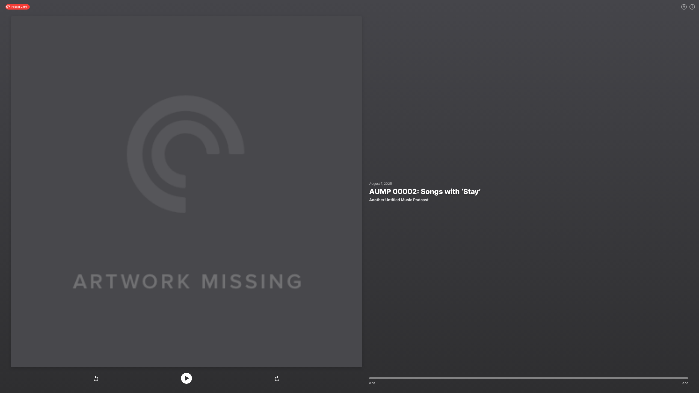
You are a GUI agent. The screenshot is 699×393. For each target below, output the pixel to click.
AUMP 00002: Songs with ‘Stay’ (425, 191)
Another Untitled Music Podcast (398, 200)
